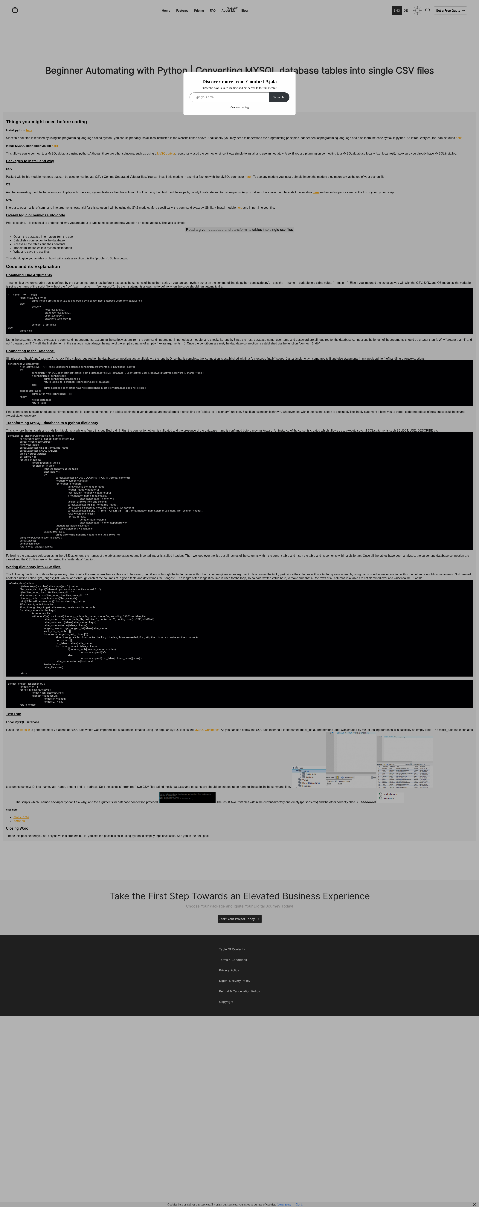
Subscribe (279, 97)
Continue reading (240, 107)
